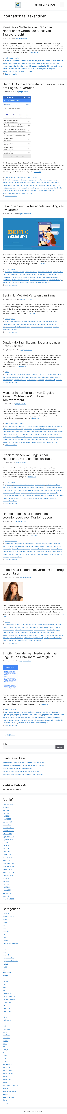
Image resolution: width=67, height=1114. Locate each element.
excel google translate (10, 943)
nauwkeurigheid (43, 66)
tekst (53, 190)
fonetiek (34, 374)
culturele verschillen (45, 272)
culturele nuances (44, 61)
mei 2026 (6, 813)
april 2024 (6, 887)
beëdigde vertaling (9, 916)
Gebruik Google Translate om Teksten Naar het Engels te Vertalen (33, 86)
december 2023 (8, 899)
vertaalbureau (7, 1070)
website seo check (9, 1091)
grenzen (57, 627)
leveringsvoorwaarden (54, 274)
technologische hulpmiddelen (13, 638)
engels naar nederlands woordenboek (38, 546)
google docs (7, 955)
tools (62, 495)
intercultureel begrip (53, 63)
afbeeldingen (32, 180)
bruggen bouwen (11, 374)
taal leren (31, 69)
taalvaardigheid (40, 69)
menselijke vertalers (53, 717)
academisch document (13, 712)
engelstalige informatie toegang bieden (16, 431)
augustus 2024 (8, 875)
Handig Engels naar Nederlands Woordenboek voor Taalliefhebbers (28, 515)
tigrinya (5, 1050)
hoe (4, 970)
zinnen (21, 423)
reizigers (21, 190)
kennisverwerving (40, 630)
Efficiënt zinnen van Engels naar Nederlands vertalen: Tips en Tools (27, 456)
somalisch (6, 1038)
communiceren (50, 426)
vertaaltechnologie (55, 280)
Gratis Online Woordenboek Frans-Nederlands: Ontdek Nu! (23, 763)
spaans (5, 1041)
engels (7, 177)
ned (4, 1005)
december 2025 (8, 828)
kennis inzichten (43, 434)
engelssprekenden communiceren (44, 429)
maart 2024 (7, 890)
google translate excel (10, 961)
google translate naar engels (25, 182)
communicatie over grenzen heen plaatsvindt (37, 712)
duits (4, 928)
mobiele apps (32, 66)
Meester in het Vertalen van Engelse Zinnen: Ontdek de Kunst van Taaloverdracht (28, 396)
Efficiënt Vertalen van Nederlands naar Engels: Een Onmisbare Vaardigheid (30, 655)
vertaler (16, 58)
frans (23, 63)
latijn (4, 990)
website (5, 1088)
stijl (35, 720)
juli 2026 (6, 807)
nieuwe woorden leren (10, 551)
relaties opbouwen (55, 437)
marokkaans (7, 993)
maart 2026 (7, 819)
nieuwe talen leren (44, 188)
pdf (4, 1023)
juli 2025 (6, 843)
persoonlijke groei (20, 69)
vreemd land (7, 329)
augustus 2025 (8, 840)
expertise (6, 274)
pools (4, 1026)
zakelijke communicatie (43, 282)
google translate (21, 177)
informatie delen (53, 182)
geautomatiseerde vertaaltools (30, 715)
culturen (58, 624)
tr (3, 1053)
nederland (6, 1008)
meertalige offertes (9, 277)
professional (43, 437)
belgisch (5, 919)
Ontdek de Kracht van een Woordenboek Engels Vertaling (23, 774)
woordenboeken (8, 640)
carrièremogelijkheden (13, 61)
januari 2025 (7, 860)
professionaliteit (52, 277)
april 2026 (6, 816)
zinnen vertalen (27, 193)
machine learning (45, 185)
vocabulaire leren (16, 557)
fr (3, 946)
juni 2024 (6, 881)
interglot (5, 976)
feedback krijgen (15, 63)
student (5, 439)
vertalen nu (7, 1079)
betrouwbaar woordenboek (14, 543)
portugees (6, 1029)
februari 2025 (7, 857)
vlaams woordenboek (10, 1085)
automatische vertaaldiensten (23, 485)
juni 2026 (6, 810)
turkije (5, 1056)
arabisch (6, 913)
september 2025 (8, 837)
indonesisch (7, 973)
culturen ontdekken (9, 487)
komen (5, 987)
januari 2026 (7, 825)
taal (29, 177)
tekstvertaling (29, 638)
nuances (35, 437)
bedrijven (17, 321)
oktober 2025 (7, 834)
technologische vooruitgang (20, 327)
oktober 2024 (7, 869)
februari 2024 (7, 893)
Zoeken (5, 744)
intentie (24, 717)
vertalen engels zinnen (17, 442)
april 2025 (6, 851)
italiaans (5, 981)
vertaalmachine (8, 1073)
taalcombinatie (48, 720)
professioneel (33, 635)
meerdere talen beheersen (40, 549)
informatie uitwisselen (10, 434)
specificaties (7, 280)
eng (4, 934)
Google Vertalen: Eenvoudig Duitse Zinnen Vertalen (21, 771)
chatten (24, 321)
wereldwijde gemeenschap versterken (45, 442)
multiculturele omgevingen (12, 188)
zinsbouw (59, 380)
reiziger (30, 720)
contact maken (43, 180)
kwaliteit (43, 274)
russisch (5, 1032)
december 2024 (8, 863)
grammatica (57, 374)
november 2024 (8, 866)
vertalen (15, 71)
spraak (27, 190)
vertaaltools (7, 71)
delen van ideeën (14, 429)
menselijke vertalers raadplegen (37, 493)
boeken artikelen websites (22, 426)
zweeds (5, 1103)
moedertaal (56, 185)
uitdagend (6, 498)
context (34, 61)
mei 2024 (6, 884)
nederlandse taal (56, 549)
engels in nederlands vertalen (18, 627)
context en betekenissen (51, 543)
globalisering (7, 549)
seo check (6, 1035)
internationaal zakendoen (11, 66)
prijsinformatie (41, 277)
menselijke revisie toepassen (22, 437)
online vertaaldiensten (17, 495)
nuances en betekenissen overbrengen (25, 632)
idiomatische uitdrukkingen (35, 63)
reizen (37, 495)
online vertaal (44, 632)
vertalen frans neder (25, 71)
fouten (12, 274)
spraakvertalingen (36, 190)
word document (8, 1097)
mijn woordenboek (9, 996)
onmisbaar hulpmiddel (27, 551)
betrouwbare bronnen (12, 624)
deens (5, 922)
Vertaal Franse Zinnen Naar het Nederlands (18, 769)
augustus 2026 (8, 804)
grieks (5, 967)
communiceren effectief (33, 543)
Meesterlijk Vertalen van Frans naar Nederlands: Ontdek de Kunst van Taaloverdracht (28, 30)
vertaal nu (6, 1067)
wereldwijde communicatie (12, 193)
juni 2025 (6, 846)
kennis (58, 490)
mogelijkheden (35, 324)
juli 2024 (6, 878)
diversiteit (25, 487)
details (60, 272)
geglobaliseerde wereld (39, 431)
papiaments (7, 1020)
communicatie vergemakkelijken (43, 624)
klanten (36, 274)
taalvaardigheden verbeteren (41, 554)
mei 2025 (6, 848)
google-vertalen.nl (45, 4)
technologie (13, 439)
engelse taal (57, 546)
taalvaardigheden (20, 380)
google (12, 177)
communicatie (26, 61)
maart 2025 (7, 854)
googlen (5, 964)
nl (3, 1014)
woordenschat (50, 380)
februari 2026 (7, 822)
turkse (5, 1061)
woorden (13, 541)
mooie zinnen (7, 1002)
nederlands (9, 58)
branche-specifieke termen (14, 272)
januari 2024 (7, 896)
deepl (19, 487)
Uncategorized (10, 269)
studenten (47, 190)
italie (4, 984)
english (5, 940)
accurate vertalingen (19, 180)
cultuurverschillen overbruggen (13, 546)
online (5, 1017)
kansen (23, 66)
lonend (23, 493)
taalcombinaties (52, 635)
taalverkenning (32, 380)
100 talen (8, 180)
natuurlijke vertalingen (29, 188)
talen (8, 327)
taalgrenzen (51, 495)
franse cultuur (47, 374)
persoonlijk (24, 635)
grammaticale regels (10, 490)
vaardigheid (51, 69)
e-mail (55, 321)
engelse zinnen (26, 429)
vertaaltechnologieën (10, 723)
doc (4, 925)
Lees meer (34, 52)
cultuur (53, 61)
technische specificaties (20, 280)
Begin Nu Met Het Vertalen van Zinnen (30, 295)
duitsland (6, 931)
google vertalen (41, 182)
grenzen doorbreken (55, 431)
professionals (56, 188)
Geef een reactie (11, 74)
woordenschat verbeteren (24, 640)
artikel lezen (9, 321)
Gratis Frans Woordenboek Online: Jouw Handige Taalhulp (23, 766)
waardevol (30, 498)
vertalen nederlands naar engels (36, 723)
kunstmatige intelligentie (29, 185)
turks (4, 1058)
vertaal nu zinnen (37, 327)
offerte (19, 277)
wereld (14, 329)
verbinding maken (42, 439)
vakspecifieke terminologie (39, 280)
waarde (53, 638)
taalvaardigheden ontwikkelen (19, 554)
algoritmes (8, 426)
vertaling (18, 282)
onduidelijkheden (29, 277)
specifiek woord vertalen (53, 551)
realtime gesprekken (10, 190)
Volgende (11, 735)
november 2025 (8, 831)
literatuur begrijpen (53, 630)
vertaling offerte (28, 282)
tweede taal (22, 439)
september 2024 (8, 872)
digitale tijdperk (8, 715)
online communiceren (48, 324)
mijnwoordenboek (9, 999)
